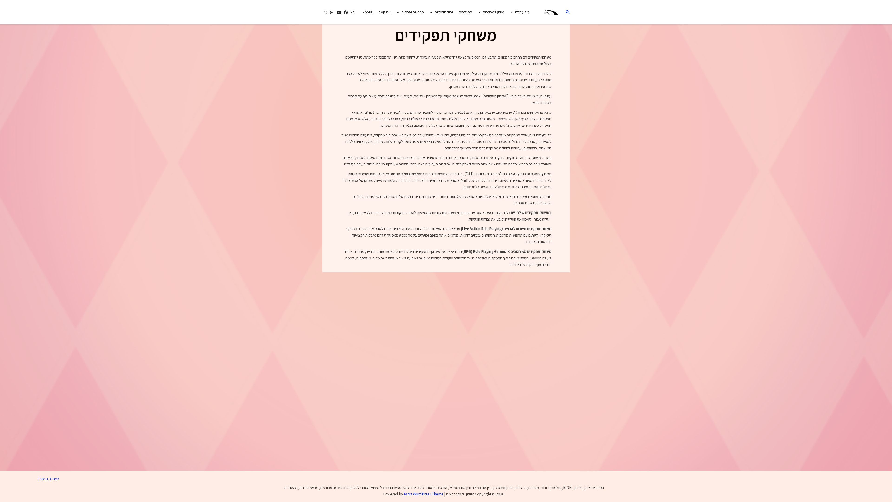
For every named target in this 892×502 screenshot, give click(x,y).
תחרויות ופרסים (412, 12)
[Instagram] (352, 12)
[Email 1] (332, 12)
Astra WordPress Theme (423, 494)
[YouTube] (339, 12)
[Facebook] (345, 12)
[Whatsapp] (325, 12)
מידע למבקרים (493, 12)
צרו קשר (385, 12)
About (367, 12)
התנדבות (465, 12)
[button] (567, 12)
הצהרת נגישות (48, 478)
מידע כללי (522, 12)
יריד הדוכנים (444, 12)
